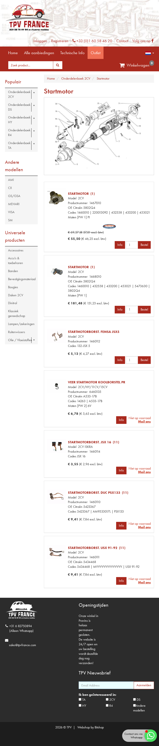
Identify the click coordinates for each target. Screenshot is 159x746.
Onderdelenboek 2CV (19, 94)
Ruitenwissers (16, 332)
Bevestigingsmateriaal (22, 279)
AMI (11, 180)
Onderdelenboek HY (19, 119)
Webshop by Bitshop (90, 727)
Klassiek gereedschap (16, 313)
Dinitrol (12, 303)
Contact (122, 40)
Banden (13, 271)
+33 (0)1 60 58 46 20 (93, 40)
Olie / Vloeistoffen (20, 340)
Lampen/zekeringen (21, 324)
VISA (11, 212)
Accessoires (15, 250)
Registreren (59, 40)
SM (10, 220)
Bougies (13, 287)
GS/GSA (14, 196)
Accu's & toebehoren (15, 260)
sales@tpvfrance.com (22, 645)
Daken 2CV (15, 295)
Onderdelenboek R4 (19, 132)
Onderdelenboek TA (19, 145)
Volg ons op (144, 40)
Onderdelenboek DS (19, 107)
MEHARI (13, 204)
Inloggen (40, 40)
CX (10, 188)
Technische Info (72, 52)
